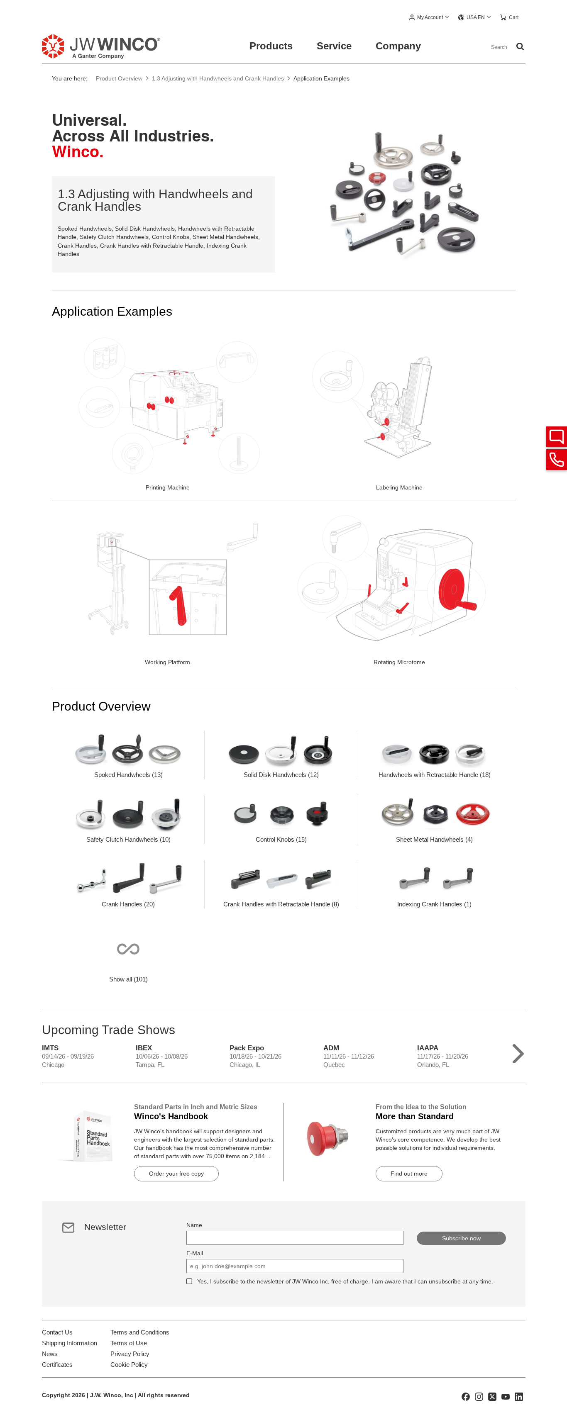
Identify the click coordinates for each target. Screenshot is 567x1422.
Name (194, 1225)
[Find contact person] (556, 436)
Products (271, 45)
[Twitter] (492, 1396)
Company (398, 45)
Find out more (409, 1173)
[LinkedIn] (518, 1396)
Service (334, 45)
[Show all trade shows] (518, 1051)
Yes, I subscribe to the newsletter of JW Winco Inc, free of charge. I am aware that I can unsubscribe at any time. (345, 1281)
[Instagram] (479, 1396)
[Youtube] (505, 1396)
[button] (429, 18)
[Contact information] (556, 459)
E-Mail (194, 1253)
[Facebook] (465, 1396)
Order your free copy (176, 1173)
